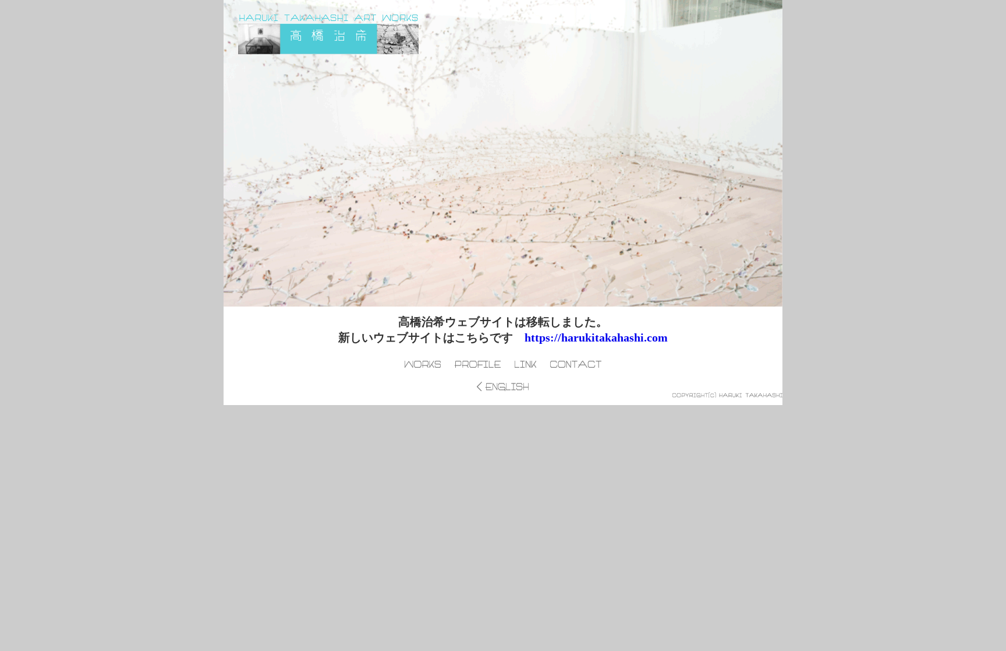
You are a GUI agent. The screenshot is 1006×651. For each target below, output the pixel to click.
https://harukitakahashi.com (596, 337)
